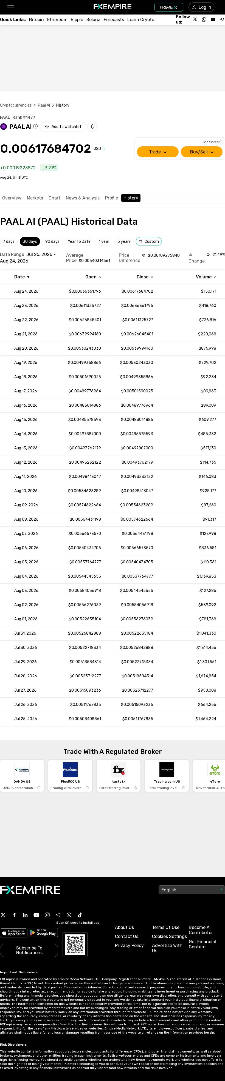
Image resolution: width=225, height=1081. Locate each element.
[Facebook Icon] (14, 915)
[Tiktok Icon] (80, 915)
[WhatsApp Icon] (69, 915)
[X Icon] (3, 915)
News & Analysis (83, 198)
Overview (11, 198)
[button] (10, 7)
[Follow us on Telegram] (221, 19)
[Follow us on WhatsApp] (204, 19)
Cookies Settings (169, 936)
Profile (111, 198)
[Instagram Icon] (47, 915)
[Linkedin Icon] (25, 915)
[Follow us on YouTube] (213, 19)
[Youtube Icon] (36, 915)
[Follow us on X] (195, 19)
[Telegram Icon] (58, 915)
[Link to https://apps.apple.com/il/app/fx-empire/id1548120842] (13, 933)
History (130, 198)
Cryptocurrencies (16, 105)
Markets (35, 198)
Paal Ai (44, 105)
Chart (54, 198)
